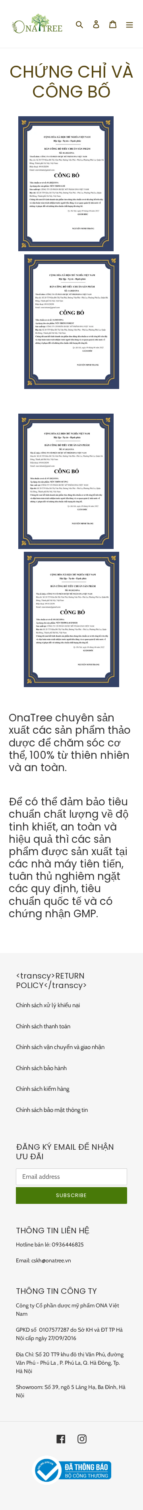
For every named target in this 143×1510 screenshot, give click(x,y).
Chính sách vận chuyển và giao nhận (60, 1047)
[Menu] (129, 24)
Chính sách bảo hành (41, 1068)
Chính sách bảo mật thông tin (52, 1109)
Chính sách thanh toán (43, 1026)
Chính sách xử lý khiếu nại (48, 1005)
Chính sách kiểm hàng (42, 1088)
